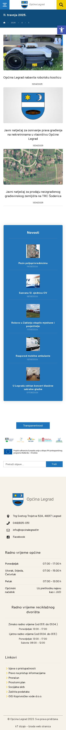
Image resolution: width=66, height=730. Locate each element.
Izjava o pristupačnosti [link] (22, 668)
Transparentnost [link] (33, 425)
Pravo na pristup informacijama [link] (26, 673)
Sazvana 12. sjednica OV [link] (33, 292)
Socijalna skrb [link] (16, 687)
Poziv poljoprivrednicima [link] (33, 263)
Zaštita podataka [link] (18, 691)
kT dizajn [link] (20, 726)
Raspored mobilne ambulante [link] (33, 355)
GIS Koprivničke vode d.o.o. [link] (25, 696)
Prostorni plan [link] (16, 682)
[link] (61, 29)
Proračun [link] (13, 677)
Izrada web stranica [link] (39, 726)
